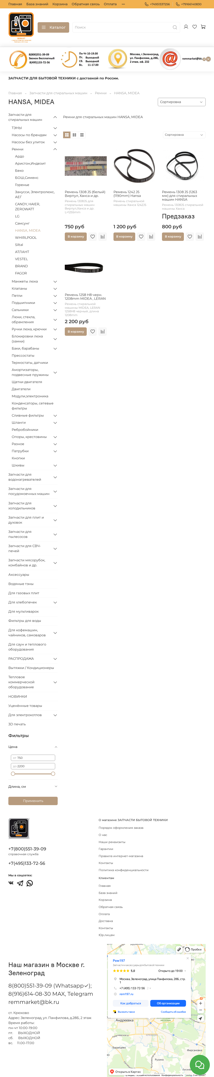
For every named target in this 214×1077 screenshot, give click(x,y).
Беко (19, 171)
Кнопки (18, 458)
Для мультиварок (23, 611)
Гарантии (106, 849)
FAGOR (21, 273)
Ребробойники (25, 430)
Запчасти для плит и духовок (26, 519)
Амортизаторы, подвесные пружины (30, 372)
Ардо (19, 156)
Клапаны (19, 289)
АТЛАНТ (22, 252)
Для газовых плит (23, 593)
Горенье (22, 185)
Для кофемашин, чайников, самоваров (27, 632)
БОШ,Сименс (26, 178)
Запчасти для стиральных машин (58, 93)
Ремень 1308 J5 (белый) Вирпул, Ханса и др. (85, 194)
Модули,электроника (30, 396)
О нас (103, 835)
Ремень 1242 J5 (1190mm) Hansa (127, 194)
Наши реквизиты (112, 842)
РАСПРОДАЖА (21, 659)
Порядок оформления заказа (121, 828)
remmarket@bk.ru (33, 1002)
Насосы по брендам (29, 135)
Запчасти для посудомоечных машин (29, 491)
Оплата (110, 4)
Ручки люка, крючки (29, 329)
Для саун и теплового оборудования (27, 646)
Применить (33, 801)
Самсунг (22, 223)
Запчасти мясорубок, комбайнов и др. (26, 562)
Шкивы (18, 465)
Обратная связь (86, 4)
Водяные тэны (21, 584)
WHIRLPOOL (26, 238)
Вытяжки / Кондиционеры (31, 668)
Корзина (60, 4)
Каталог (58, 27)
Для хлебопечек (22, 602)
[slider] (13, 774)
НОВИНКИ (17, 697)
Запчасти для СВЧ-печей (24, 548)
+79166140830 (191, 4)
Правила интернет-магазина (121, 856)
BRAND (21, 266)
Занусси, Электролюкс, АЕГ (35, 194)
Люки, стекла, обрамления (23, 319)
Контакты (106, 863)
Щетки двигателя (27, 382)
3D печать (17, 724)
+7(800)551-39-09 (27, 848)
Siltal (19, 245)
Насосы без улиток (28, 142)
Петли (17, 296)
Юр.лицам (107, 935)
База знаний (37, 4)
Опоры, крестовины (29, 437)
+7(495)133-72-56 (26, 863)
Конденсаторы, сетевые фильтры (33, 405)
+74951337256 (160, 4)
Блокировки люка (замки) (27, 338)
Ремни (101, 93)
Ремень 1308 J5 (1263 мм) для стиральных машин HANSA (179, 195)
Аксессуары (18, 575)
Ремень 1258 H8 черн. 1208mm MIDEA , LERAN (85, 297)
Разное (18, 444)
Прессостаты (23, 356)
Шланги (19, 423)
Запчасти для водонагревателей (24, 477)
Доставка (106, 921)
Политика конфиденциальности (124, 870)
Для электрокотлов (25, 715)
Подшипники (23, 303)
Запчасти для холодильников (21, 505)
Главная (15, 4)
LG (17, 216)
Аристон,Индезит (30, 163)
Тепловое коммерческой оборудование (21, 682)
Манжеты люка (25, 281)
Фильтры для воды (24, 621)
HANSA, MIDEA (27, 230)
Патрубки (20, 451)
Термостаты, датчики (30, 363)
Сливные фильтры (28, 415)
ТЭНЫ (17, 128)
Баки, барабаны (25, 348)
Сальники (20, 310)
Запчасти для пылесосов (20, 534)
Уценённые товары (25, 706)
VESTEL (21, 259)
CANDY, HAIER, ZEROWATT (27, 206)
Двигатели (21, 389)
